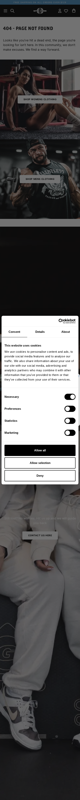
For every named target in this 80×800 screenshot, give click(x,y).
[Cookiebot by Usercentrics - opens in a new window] (59, 321)
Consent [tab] (14, 331)
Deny (40, 475)
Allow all (40, 450)
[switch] (70, 409)
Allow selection (40, 462)
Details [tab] (40, 331)
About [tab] (65, 331)
